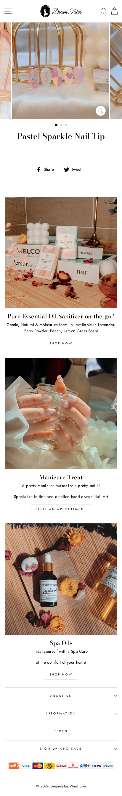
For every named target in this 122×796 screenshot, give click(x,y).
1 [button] (56, 125)
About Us (60, 696)
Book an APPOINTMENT (61, 509)
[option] (61, 70)
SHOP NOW (61, 674)
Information (61, 713)
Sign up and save (61, 748)
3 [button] (66, 125)
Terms (61, 731)
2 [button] (61, 125)
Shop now (61, 343)
